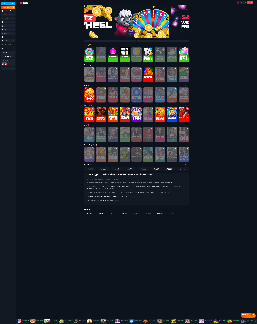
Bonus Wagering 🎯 (90, 145)
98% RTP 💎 (88, 105)
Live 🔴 (86, 125)
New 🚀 (86, 85)
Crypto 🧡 (87, 45)
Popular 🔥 (88, 65)
